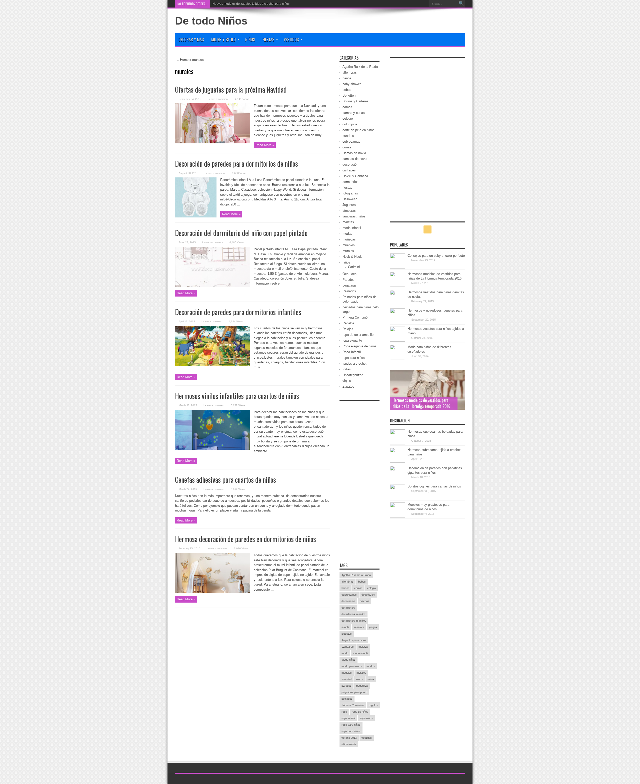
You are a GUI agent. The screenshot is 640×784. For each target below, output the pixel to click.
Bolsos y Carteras (355, 101)
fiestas (347, 187)
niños (346, 262)
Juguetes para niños (354, 640)
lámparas (349, 210)
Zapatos (348, 386)
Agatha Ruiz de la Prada (360, 67)
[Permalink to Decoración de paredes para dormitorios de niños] (195, 216)
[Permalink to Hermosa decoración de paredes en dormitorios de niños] (212, 592)
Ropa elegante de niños (359, 346)
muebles (348, 245)
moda (345, 653)
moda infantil (351, 228)
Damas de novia (354, 153)
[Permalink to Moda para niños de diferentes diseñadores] (397, 359)
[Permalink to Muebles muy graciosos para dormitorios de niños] (397, 516)
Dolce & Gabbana (355, 176)
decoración (350, 164)
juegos (373, 627)
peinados (347, 698)
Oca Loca (349, 274)
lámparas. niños (354, 216)
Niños (250, 40)
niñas (359, 679)
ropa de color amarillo (358, 335)
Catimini (354, 267)
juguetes (347, 633)
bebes (346, 90)
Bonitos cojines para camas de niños (434, 486)
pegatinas (349, 285)
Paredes (348, 280)
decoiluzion (368, 594)
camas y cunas (353, 113)
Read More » (265, 145)
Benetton (349, 95)
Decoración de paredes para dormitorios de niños (236, 163)
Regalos (348, 323)
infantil (345, 627)
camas (347, 107)
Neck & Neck (352, 256)
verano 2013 (349, 737)
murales (348, 251)
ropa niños (366, 718)
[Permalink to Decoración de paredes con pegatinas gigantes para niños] (397, 480)
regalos (373, 705)
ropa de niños (360, 711)
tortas (346, 369)
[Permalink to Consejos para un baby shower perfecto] (397, 267)
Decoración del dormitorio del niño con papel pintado (241, 233)
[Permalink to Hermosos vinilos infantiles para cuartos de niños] (212, 448)
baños (346, 78)
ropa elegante (352, 340)
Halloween (349, 199)
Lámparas (348, 646)
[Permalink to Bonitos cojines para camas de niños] (397, 498)
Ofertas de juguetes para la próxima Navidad (231, 89)
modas (347, 233)
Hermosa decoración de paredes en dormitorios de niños (245, 539)
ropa (344, 711)
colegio (347, 118)
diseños (364, 601)
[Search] (461, 4)
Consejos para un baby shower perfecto (436, 255)
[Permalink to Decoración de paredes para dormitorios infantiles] (212, 365)
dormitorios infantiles (354, 620)
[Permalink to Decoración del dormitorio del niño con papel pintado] (212, 286)
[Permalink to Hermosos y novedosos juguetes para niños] (397, 322)
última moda (349, 744)
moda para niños (352, 666)
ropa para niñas (351, 724)
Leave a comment (218, 99)
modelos (347, 672)
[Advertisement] (360, 479)
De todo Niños (211, 21)
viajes (346, 381)
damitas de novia (354, 159)
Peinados (349, 291)
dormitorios (350, 182)
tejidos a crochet (354, 363)
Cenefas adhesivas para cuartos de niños (225, 479)
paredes (347, 685)
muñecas (349, 239)
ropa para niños (353, 358)
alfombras (349, 72)
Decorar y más (191, 40)
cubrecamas (351, 141)
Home (184, 60)
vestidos (367, 737)
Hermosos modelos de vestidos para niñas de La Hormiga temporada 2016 (421, 403)
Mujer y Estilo (223, 40)
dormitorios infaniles (354, 614)
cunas (346, 147)
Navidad (347, 679)
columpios (349, 124)
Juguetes (349, 205)
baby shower (351, 84)
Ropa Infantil (351, 352)
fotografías (350, 193)
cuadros (348, 136)
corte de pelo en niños (358, 130)
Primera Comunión (355, 317)
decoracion (348, 601)
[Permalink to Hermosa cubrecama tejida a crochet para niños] (397, 461)
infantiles (359, 627)
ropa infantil (348, 718)
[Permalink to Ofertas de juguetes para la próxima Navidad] (212, 142)
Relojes (347, 329)
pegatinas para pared (354, 692)
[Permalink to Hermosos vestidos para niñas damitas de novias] (397, 304)
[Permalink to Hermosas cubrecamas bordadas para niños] (397, 443)
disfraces (349, 170)
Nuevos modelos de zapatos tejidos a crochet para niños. (251, 4)
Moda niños (349, 659)
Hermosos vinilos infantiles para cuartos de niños (237, 396)
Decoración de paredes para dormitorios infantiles (238, 312)
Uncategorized (352, 375)
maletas (348, 222)
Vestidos (291, 40)
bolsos (346, 588)
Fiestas (268, 40)
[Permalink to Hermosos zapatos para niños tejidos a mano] (397, 340)
